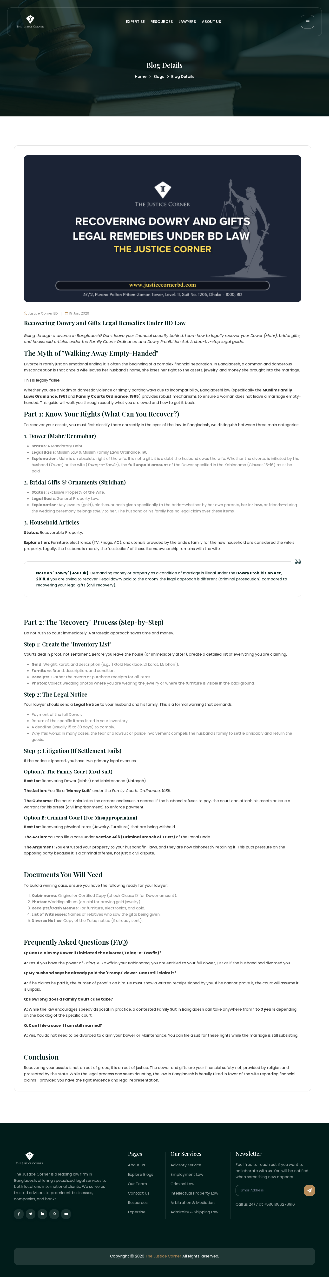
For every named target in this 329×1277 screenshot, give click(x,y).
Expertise (135, 21)
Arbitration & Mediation (193, 1202)
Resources (162, 21)
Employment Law (187, 1174)
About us (211, 21)
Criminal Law (182, 1183)
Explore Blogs (140, 1174)
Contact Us (138, 1193)
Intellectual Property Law (194, 1193)
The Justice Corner (163, 1256)
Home (140, 76)
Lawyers (187, 21)
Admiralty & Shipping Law (194, 1212)
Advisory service (186, 1165)
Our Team (137, 1183)
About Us (136, 1165)
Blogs (158, 76)
